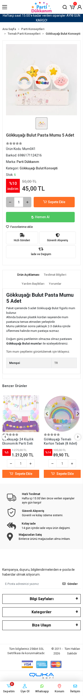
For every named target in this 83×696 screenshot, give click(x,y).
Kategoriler (42, 612)
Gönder (72, 584)
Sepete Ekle (56, 202)
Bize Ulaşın (41, 625)
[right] (78, 437)
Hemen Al (42, 217)
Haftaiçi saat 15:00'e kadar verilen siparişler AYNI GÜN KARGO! (41, 18)
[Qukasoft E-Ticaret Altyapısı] (41, 676)
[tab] (28, 274)
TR (56, 363)
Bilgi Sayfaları (41, 599)
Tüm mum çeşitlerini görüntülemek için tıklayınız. (38, 351)
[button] (72, 6)
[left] (5, 437)
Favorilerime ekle (21, 227)
